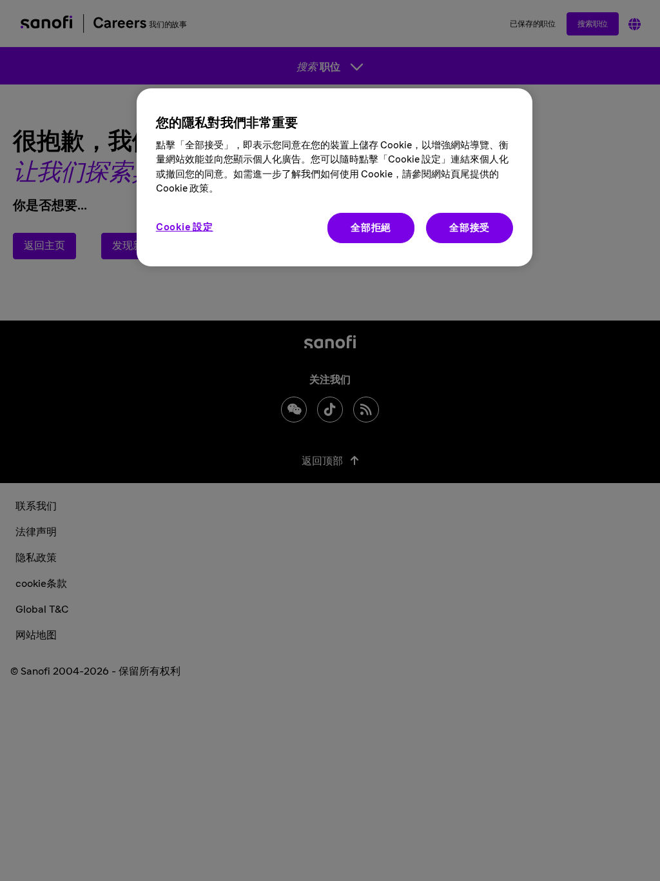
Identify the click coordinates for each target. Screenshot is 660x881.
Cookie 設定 (184, 227)
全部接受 (469, 228)
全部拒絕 (371, 228)
